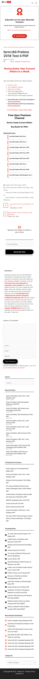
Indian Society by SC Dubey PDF (18, 587)
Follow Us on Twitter (14, 89)
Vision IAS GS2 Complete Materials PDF (21, 643)
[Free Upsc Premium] (19, 23)
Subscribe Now (20, 252)
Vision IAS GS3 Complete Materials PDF (21, 646)
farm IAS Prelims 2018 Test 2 (17, 164)
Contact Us (19, 674)
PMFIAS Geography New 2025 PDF (18, 500)
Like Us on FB (12, 85)
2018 (7, 187)
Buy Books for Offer (19, 127)
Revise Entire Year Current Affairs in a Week (19, 70)
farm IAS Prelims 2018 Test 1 (17, 136)
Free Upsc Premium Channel (19, 117)
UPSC (24, 185)
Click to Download (14, 101)
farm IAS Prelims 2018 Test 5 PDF (19, 153)
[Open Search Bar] (32, 3)
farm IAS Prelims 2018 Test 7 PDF (19, 147)
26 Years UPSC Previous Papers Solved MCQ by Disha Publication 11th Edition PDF (19, 518)
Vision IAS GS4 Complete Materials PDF (21, 649)
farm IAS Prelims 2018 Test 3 (17, 142)
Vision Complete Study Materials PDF (20, 620)
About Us (20, 671)
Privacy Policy (30, 671)
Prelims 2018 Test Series (27, 47)
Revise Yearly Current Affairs (19, 123)
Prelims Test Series (13, 47)
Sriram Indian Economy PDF (15, 507)
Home (5, 47)
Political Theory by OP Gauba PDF (19, 573)
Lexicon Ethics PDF (14, 559)
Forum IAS (13, 187)
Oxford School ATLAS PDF (15, 503)
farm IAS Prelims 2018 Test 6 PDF (19, 158)
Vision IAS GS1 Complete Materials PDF (21, 640)
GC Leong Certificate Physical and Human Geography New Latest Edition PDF (18, 488)
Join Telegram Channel (15, 87)
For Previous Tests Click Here (19, 110)
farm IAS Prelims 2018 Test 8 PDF (19, 169)
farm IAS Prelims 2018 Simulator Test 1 (20, 175)
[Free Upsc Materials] (6, 2)
